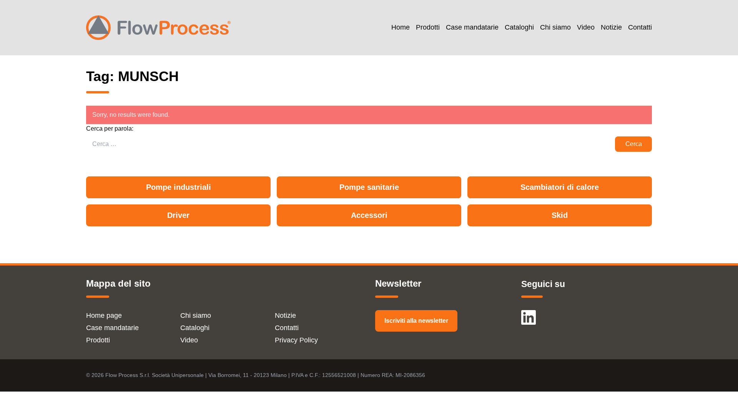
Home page (104, 315)
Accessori (369, 215)
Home (400, 27)
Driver (178, 215)
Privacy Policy (296, 340)
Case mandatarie (472, 27)
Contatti (640, 27)
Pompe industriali (178, 187)
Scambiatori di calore (559, 187)
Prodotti (428, 27)
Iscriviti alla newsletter (416, 320)
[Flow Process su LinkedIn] (528, 314)
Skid (560, 215)
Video (586, 27)
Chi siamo (555, 27)
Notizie (611, 27)
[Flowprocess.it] (158, 27)
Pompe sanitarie (369, 187)
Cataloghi (519, 27)
